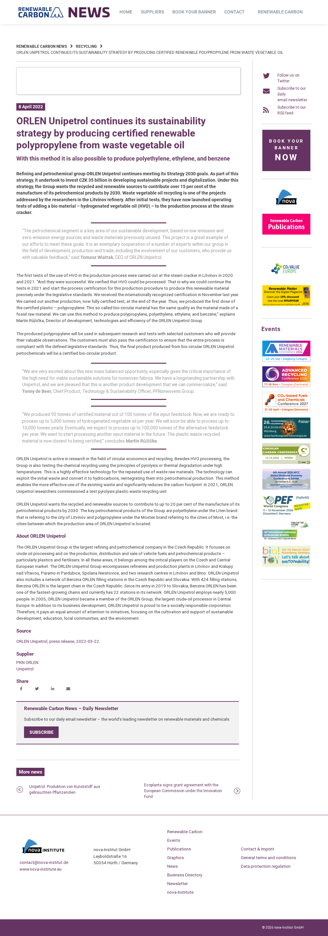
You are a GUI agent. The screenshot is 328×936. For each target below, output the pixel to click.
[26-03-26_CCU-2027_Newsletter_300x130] (286, 411)
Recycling (86, 46)
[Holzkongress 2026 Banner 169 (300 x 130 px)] (286, 437)
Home (125, 11)
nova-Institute (180, 892)
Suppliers (152, 11)
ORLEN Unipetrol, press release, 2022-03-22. (58, 641)
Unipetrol (25, 668)
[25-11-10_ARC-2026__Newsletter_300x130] (286, 386)
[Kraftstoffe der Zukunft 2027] (286, 539)
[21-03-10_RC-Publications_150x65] (286, 233)
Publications (179, 848)
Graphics (175, 857)
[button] (22, 689)
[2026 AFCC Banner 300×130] (286, 488)
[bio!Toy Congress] (286, 565)
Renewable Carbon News (41, 46)
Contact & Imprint (257, 848)
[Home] (64, 12)
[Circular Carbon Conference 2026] (286, 462)
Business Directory (184, 874)
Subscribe (41, 732)
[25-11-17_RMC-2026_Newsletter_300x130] (286, 360)
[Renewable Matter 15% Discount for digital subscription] (286, 304)
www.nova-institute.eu (41, 869)
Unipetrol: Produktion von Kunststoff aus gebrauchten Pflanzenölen (64, 789)
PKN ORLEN (27, 662)
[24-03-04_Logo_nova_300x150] (286, 207)
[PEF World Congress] (286, 514)
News (172, 866)
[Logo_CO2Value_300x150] (286, 279)
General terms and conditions (268, 857)
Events (173, 840)
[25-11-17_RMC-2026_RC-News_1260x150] (128, 93)
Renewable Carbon (280, 11)
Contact (234, 11)
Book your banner (194, 11)
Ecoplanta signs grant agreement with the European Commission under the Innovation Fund (183, 791)
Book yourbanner (286, 150)
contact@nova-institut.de (44, 862)
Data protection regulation (266, 866)
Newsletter (177, 883)
